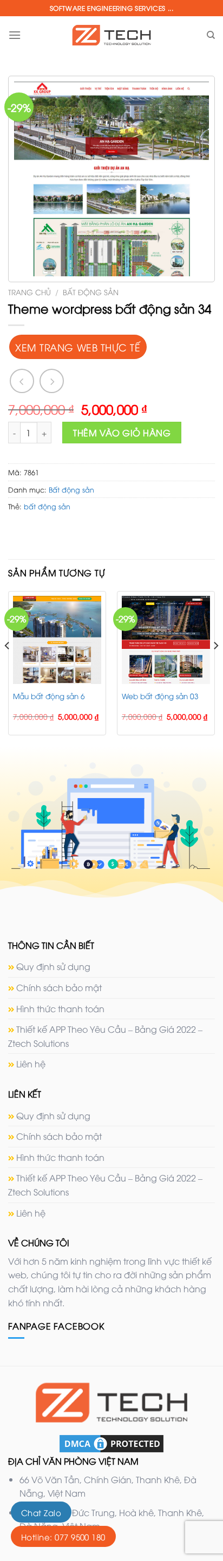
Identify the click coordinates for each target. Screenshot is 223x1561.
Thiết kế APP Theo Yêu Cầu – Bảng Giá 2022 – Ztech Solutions (105, 1036)
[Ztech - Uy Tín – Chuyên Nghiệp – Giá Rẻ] (111, 35)
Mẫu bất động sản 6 (49, 696)
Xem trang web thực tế (77, 347)
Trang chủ (29, 292)
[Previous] (7, 667)
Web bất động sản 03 (160, 696)
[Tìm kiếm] (211, 35)
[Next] (215, 667)
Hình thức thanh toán (60, 1008)
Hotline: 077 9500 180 (63, 1536)
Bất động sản (91, 292)
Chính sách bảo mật (59, 987)
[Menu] (14, 35)
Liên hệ (30, 1064)
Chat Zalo (41, 1512)
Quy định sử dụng (53, 966)
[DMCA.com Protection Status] (111, 1443)
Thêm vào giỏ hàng (121, 433)
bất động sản (47, 506)
